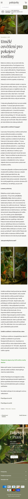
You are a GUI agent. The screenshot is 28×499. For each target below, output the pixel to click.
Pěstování (8, 408)
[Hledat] (25, 7)
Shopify (18, 496)
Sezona (13, 408)
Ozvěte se (14, 456)
